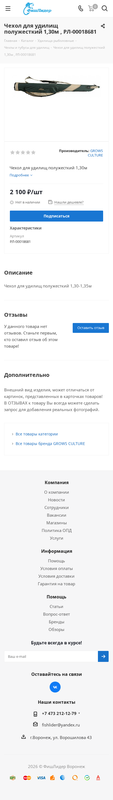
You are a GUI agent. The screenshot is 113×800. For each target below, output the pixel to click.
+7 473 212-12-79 (59, 713)
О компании (56, 492)
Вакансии (56, 515)
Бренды (56, 621)
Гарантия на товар (56, 583)
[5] (33, 152)
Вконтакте (55, 687)
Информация (56, 551)
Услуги (56, 538)
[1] (12, 152)
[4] (28, 152)
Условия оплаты (56, 568)
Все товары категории (37, 434)
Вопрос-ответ (56, 614)
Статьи (56, 606)
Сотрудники (56, 507)
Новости (56, 499)
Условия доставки (56, 576)
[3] (23, 152)
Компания (57, 482)
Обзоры (56, 629)
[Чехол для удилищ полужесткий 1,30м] (56, 102)
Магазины (56, 522)
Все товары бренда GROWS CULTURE (50, 443)
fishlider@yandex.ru (61, 725)
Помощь (56, 560)
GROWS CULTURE (95, 153)
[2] (18, 152)
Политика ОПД (57, 530)
